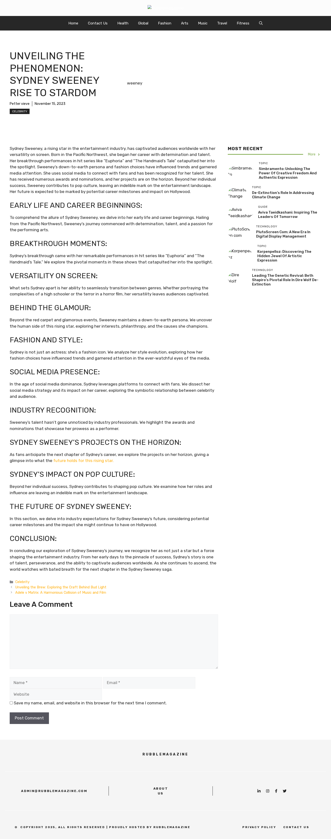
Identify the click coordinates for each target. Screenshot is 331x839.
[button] (261, 23)
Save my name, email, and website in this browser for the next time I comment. (90, 702)
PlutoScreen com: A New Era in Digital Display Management (283, 234)
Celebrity (19, 111)
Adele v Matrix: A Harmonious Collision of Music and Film (60, 592)
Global (143, 23)
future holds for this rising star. (83, 460)
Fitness (243, 23)
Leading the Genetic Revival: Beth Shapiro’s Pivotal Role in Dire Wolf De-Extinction (285, 280)
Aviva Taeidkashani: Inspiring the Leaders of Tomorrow (287, 214)
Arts (184, 23)
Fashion (164, 23)
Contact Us (98, 23)
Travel (222, 23)
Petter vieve (20, 104)
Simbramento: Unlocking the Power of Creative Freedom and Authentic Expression (288, 173)
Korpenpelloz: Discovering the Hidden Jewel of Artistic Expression (284, 256)
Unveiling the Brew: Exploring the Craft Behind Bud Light (60, 587)
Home (73, 23)
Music (202, 23)
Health (122, 23)
